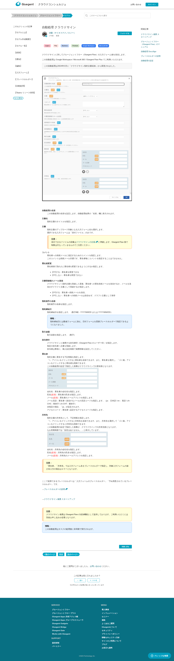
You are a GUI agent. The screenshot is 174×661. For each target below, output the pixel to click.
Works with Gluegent (61, 634)
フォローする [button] (124, 33)
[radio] (80, 580)
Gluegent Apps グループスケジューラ (67, 620)
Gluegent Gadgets (60, 623)
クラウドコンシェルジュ (25, 15)
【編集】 (18, 66)
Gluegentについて (109, 627)
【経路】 (18, 52)
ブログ (104, 644)
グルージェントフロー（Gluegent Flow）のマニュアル (150, 44)
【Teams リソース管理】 (25, 93)
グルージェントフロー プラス (64, 613)
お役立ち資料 (107, 648)
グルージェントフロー (50, 15)
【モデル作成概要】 (23, 39)
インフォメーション (110, 613)
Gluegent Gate (58, 630)
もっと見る (18, 98)
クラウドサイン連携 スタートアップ (59, 499)
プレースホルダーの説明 (54, 489)
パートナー (56, 646)
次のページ (72, 554)
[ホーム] (25, 4)
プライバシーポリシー (111, 634)
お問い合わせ (136, 4)
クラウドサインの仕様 (85, 242)
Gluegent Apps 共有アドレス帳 (65, 617)
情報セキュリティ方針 (111, 637)
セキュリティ (107, 630)
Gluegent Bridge (59, 627)
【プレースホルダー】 (24, 79)
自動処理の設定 (147, 61)
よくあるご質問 (108, 623)
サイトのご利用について (111, 641)
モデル (67, 15)
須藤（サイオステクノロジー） (62, 33)
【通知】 (18, 59)
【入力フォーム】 (22, 72)
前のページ (50, 554)
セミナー (105, 617)
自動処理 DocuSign (148, 51)
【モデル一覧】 (21, 46)
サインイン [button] (152, 4)
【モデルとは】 (21, 32)
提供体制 (55, 643)
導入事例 (105, 610)
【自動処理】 (20, 86)
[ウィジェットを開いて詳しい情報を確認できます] (159, 656)
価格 (103, 620)
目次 (61, 554)
